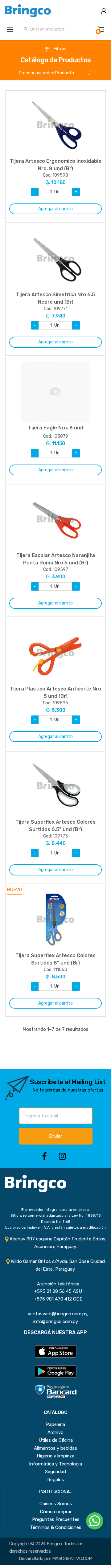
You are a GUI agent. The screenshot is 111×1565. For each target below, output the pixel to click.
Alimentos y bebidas (55, 1448)
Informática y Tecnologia (55, 1464)
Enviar (55, 1136)
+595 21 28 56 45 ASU (55, 1291)
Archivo (55, 1432)
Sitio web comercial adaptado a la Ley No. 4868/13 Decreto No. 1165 (55, 1218)
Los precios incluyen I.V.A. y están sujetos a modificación (55, 1227)
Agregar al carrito (55, 208)
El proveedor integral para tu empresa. (55, 1209)
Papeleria (55, 1424)
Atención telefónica (55, 1284)
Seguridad (55, 1471)
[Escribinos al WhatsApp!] (94, 1522)
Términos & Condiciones (55, 1527)
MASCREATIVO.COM (72, 1558)
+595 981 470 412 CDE (55, 1299)
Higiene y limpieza (55, 1456)
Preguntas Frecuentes (56, 1519)
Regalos (55, 1479)
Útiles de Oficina (56, 1440)
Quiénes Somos (55, 1503)
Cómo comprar (56, 1511)
